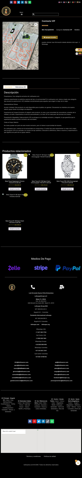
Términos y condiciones (33, 456)
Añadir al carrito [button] (15, 189)
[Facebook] (11, 2)
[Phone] (48, 421)
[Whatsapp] (29, 2)
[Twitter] (18, 2)
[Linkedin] (22, 2)
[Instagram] (15, 2)
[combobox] (45, 14)
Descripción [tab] (8, 87)
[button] (21, 14)
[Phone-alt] (26, 2)
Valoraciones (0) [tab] (20, 87)
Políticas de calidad (50, 456)
